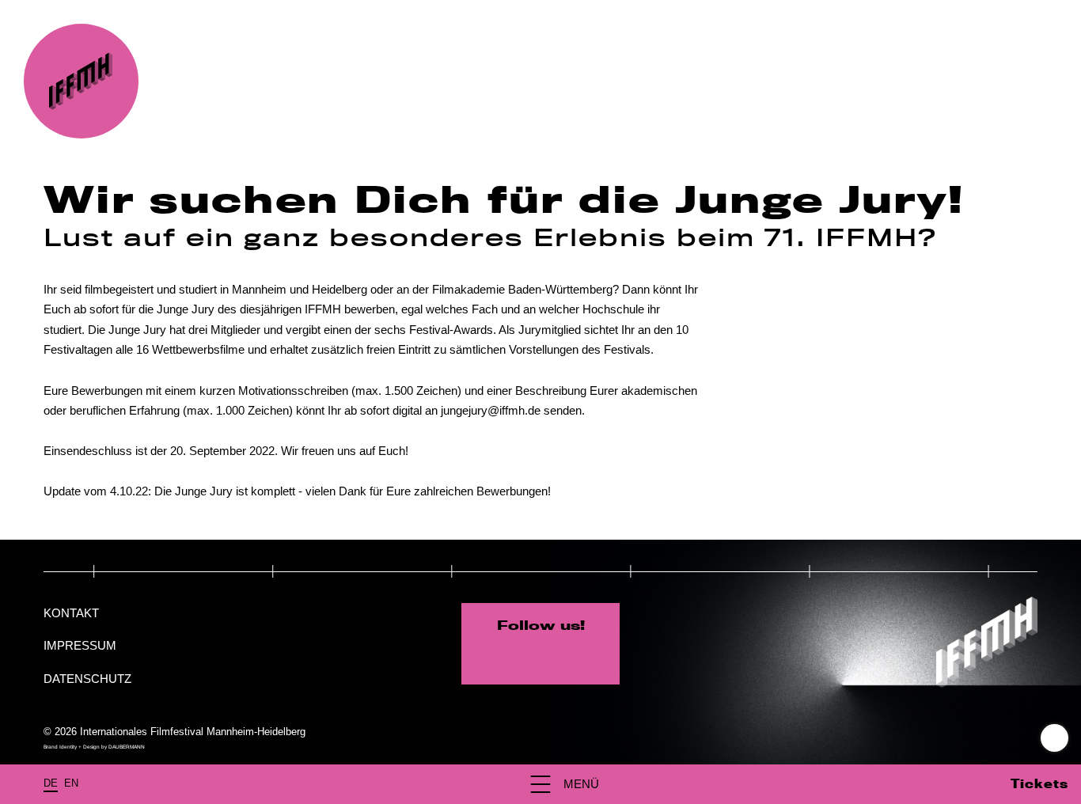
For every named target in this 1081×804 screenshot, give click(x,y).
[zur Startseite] (81, 81)
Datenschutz (87, 678)
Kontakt (71, 613)
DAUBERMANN (126, 746)
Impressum (80, 645)
